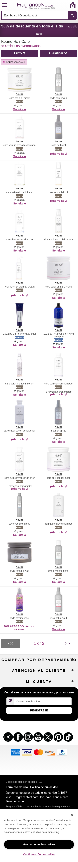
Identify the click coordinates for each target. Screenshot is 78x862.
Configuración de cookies (39, 854)
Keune (15, 61)
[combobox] (39, 15)
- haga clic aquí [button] (39, 29)
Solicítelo (19, 109)
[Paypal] (62, 752)
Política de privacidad (44, 787)
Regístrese (39, 710)
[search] (66, 5)
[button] (4, 5)
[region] (39, 835)
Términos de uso (17, 787)
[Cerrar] (72, 815)
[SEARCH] (72, 15)
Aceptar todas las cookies (39, 844)
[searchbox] (34, 15)
